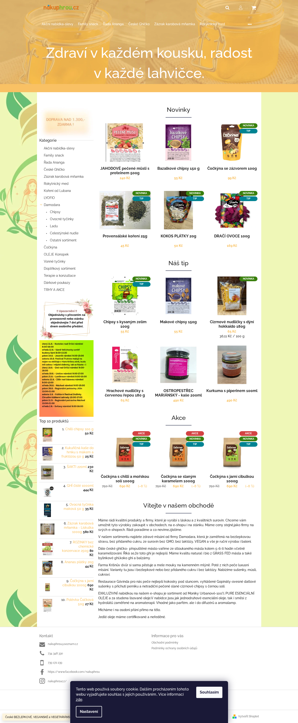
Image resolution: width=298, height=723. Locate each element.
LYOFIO (49, 198)
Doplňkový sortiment (60, 268)
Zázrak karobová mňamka (64, 176)
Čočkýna (50, 247)
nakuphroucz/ (57, 681)
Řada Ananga (54, 162)
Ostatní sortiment (63, 240)
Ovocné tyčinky (61, 219)
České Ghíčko (54, 169)
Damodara (52, 205)
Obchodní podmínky (164, 642)
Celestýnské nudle (63, 233)
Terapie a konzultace (60, 275)
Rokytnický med (56, 184)
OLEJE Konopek (56, 254)
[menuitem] (57, 24)
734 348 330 (55, 653)
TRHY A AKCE (54, 290)
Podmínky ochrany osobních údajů (174, 648)
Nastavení (89, 711)
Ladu (53, 226)
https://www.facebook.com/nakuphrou (74, 671)
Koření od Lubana (57, 191)
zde (79, 699)
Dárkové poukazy (57, 283)
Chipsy (55, 212)
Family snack (54, 155)
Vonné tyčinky (54, 261)
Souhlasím (209, 692)
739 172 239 (55, 662)
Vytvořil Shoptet (248, 716)
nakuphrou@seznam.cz (63, 644)
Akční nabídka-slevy (59, 148)
